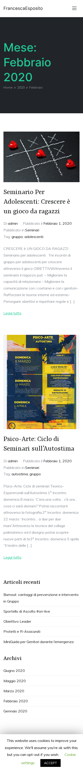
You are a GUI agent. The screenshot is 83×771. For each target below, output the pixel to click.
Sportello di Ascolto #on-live (26, 611)
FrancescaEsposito (23, 8)
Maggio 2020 (14, 681)
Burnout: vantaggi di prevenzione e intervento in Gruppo (41, 597)
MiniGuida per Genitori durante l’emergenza (38, 641)
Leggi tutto (12, 313)
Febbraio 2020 (15, 701)
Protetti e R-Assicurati (21, 631)
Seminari (32, 230)
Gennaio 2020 (15, 711)
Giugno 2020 (14, 670)
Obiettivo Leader (17, 621)
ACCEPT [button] (50, 763)
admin (13, 223)
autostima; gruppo (26, 474)
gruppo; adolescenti (27, 236)
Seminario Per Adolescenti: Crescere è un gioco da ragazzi (36, 202)
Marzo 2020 (13, 691)
